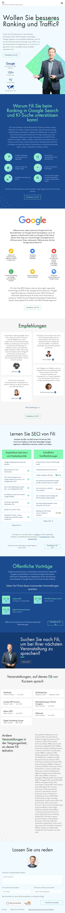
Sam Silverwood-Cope (46, 392)
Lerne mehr (26, 662)
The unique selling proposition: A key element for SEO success (46, 504)
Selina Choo (14, 398)
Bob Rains (15, 372)
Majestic (37, 534)
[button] (62, 3)
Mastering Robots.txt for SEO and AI (46, 470)
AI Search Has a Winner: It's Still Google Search (47, 463)
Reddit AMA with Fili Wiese (12, 510)
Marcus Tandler (46, 359)
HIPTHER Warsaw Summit (53, 598)
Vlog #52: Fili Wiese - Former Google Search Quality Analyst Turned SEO (13, 517)
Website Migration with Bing (44, 475)
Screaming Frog (44, 537)
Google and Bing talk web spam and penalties (15, 463)
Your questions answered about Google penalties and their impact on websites (47, 482)
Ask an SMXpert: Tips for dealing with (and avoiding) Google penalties (47, 497)
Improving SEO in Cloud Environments (11, 471)
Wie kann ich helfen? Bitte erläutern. (14, 873)
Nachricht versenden (52, 902)
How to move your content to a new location (44, 489)
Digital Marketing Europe (21, 609)
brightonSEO (16, 598)
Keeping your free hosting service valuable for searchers (43, 513)
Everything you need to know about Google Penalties (14, 495)
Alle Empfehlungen (31, 407)
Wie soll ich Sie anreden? (10, 888)
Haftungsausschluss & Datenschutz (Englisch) (41, 909)
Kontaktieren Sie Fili (11, 55)
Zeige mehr (15, 525)
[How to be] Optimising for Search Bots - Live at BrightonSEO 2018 (14, 488)
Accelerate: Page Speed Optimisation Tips (11, 503)
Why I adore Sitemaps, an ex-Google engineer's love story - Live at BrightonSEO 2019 (14, 479)
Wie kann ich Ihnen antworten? (44, 888)
